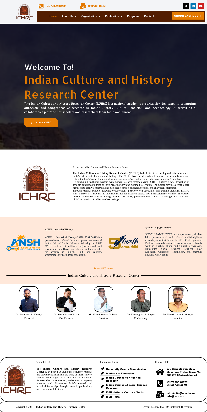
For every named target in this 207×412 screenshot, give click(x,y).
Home (53, 16)
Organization (89, 16)
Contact (149, 16)
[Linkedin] (193, 6)
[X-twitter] (186, 6)
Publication (112, 16)
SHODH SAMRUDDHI (158, 228)
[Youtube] (201, 6)
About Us (67, 16)
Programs (133, 16)
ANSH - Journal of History (59, 229)
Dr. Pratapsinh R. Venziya (179, 407)
